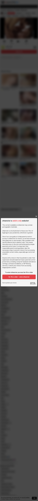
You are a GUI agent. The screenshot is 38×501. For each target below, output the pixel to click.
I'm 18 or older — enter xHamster (19, 277)
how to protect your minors (9, 282)
